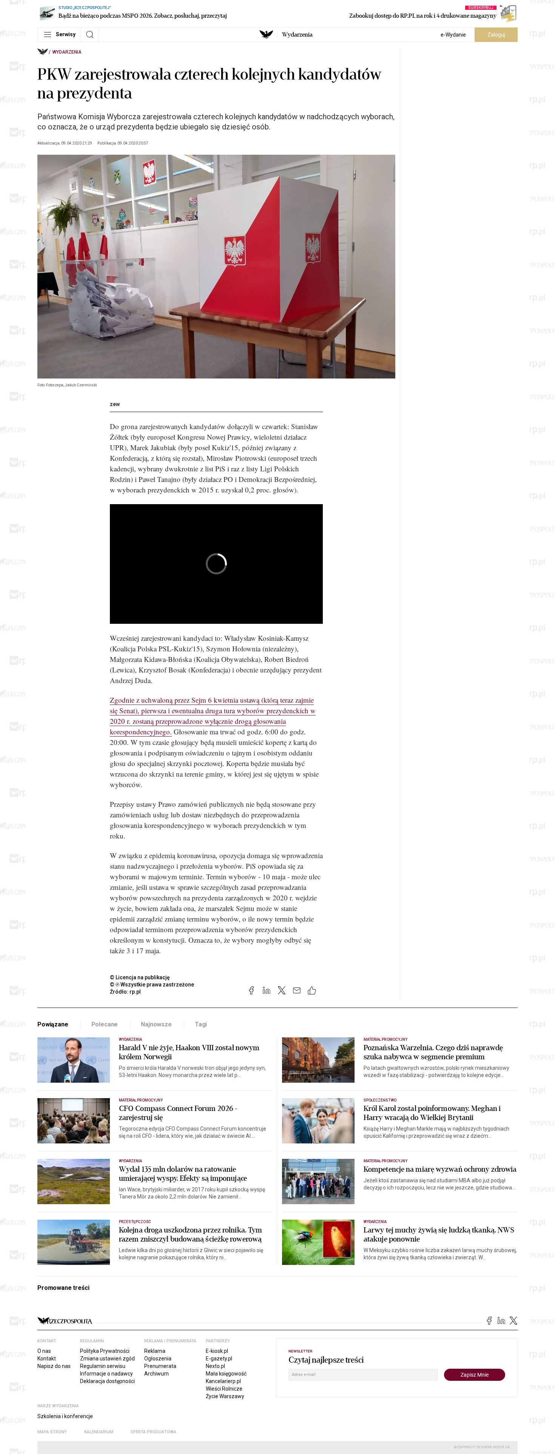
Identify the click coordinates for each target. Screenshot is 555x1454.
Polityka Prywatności (105, 1351)
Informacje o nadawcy (106, 1374)
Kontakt (46, 1359)
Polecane (104, 1024)
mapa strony (52, 1431)
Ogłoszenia (157, 1359)
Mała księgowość (226, 1374)
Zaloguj (496, 35)
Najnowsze (156, 1024)
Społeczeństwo (380, 1100)
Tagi (201, 1024)
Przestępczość (135, 1222)
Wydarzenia (297, 34)
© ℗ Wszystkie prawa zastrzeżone (152, 985)
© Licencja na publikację (140, 977)
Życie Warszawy (225, 1396)
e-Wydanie (453, 35)
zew (115, 404)
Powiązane (52, 1024)
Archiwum (156, 1374)
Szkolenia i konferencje (65, 1416)
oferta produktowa (153, 1431)
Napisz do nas (54, 1366)
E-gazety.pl (219, 1359)
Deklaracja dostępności (107, 1381)
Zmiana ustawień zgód (107, 1359)
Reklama (154, 1351)
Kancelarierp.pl (223, 1381)
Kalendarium (98, 1431)
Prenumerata (160, 1366)
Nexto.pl (215, 1366)
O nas (44, 1351)
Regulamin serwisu (102, 1366)
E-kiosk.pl (217, 1351)
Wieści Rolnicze (224, 1389)
